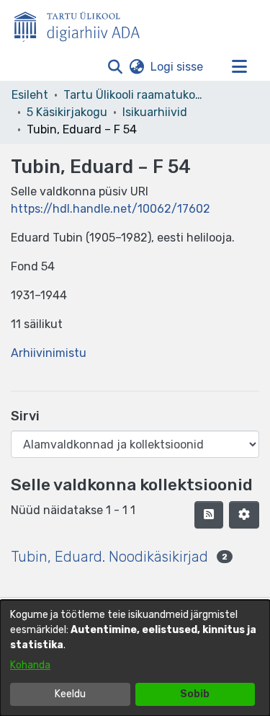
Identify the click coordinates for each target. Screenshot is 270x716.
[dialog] (135, 658)
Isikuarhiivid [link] (154, 112)
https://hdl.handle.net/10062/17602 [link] (110, 209)
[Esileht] (83, 24)
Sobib (195, 694)
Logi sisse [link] (177, 67)
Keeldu (70, 694)
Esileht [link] (30, 95)
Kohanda (30, 665)
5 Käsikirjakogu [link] (67, 112)
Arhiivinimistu (48, 353)
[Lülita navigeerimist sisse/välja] (239, 67)
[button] (115, 67)
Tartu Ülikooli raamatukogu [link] (135, 95)
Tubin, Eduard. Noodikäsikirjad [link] (109, 556)
